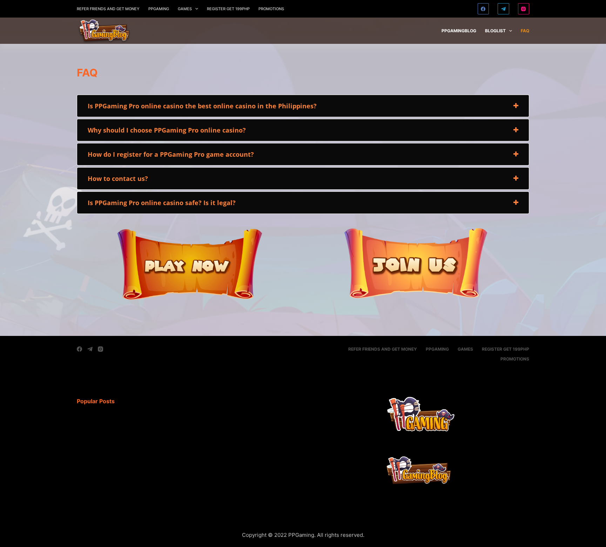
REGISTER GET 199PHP (228, 8)
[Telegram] (503, 9)
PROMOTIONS (271, 8)
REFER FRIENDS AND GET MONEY (108, 8)
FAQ (525, 30)
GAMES (185, 8)
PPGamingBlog (459, 30)
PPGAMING (158, 8)
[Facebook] (483, 9)
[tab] (303, 106)
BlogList (495, 30)
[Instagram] (524, 9)
